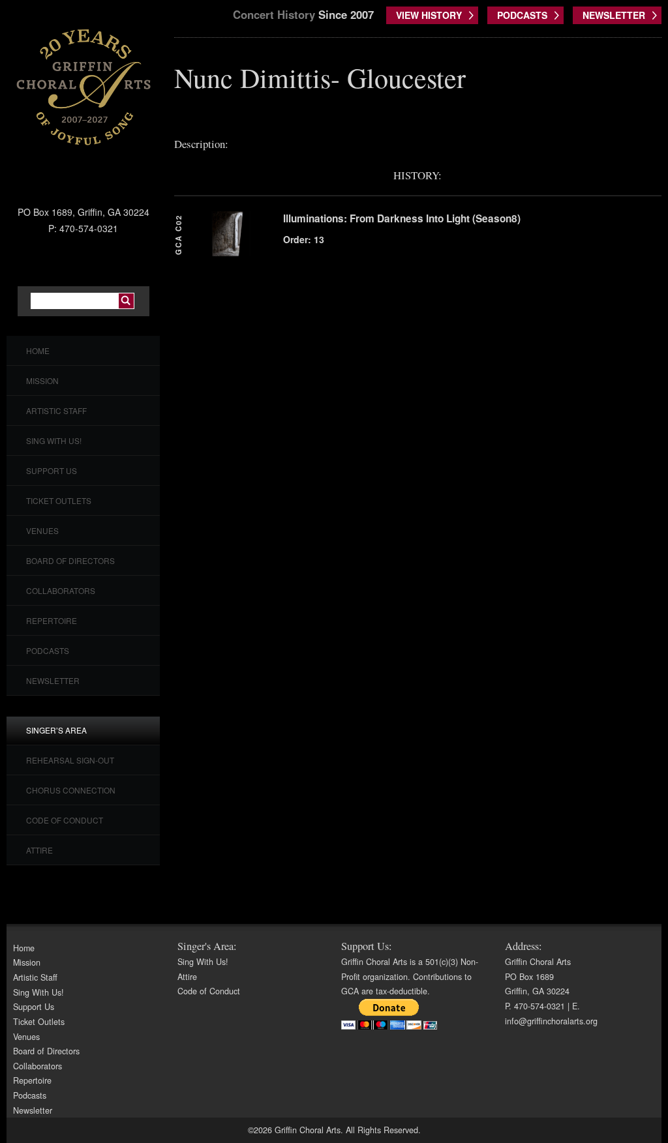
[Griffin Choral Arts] (83, 86)
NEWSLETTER (614, 15)
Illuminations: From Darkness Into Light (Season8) (402, 218)
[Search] (126, 301)
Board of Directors (70, 560)
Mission (42, 380)
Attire (39, 849)
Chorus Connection (70, 789)
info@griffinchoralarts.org (551, 1021)
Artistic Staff (56, 410)
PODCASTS (522, 15)
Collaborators (60, 590)
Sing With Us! (54, 440)
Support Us (51, 470)
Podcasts (47, 650)
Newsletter (53, 680)
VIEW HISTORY (429, 15)
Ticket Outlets (58, 500)
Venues (42, 530)
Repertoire (51, 620)
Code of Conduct (64, 819)
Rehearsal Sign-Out (70, 759)
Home (38, 350)
